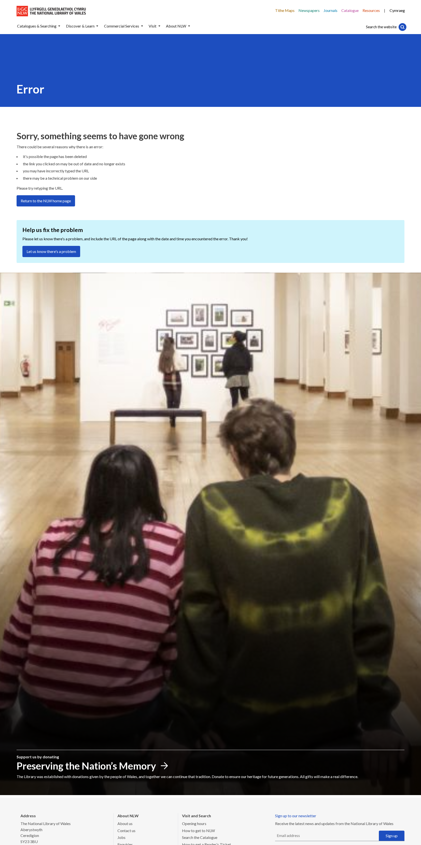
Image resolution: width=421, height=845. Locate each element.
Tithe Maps (285, 10)
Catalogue (350, 10)
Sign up (392, 835)
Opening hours (194, 823)
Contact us (126, 830)
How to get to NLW (198, 830)
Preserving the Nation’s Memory (86, 766)
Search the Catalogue (199, 837)
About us (125, 823)
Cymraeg (397, 10)
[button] (59, 26)
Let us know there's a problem (51, 251)
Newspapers (309, 10)
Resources (371, 10)
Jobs (121, 837)
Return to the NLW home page (46, 200)
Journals (330, 10)
